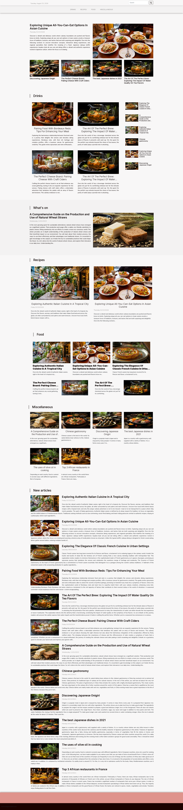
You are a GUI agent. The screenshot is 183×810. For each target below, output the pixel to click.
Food (93, 10)
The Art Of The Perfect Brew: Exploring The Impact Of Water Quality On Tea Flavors (137, 80)
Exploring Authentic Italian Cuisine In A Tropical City (145, 130)
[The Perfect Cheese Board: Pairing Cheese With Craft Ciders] (75, 68)
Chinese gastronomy (143, 140)
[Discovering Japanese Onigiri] (44, 68)
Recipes (83, 10)
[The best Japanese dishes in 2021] (107, 68)
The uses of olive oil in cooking (44, 469)
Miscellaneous (106, 10)
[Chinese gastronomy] (131, 142)
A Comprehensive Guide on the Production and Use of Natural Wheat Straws (145, 119)
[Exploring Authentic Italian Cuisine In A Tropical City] (131, 130)
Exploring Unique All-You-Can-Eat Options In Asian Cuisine (59, 27)
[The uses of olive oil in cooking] (44, 456)
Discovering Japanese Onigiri (42, 78)
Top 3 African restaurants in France (76, 469)
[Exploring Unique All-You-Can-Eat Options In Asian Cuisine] (123, 41)
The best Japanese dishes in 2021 (107, 78)
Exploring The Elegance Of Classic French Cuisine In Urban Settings (145, 106)
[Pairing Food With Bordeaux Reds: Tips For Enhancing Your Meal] (52, 114)
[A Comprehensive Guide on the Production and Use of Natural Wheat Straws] (131, 118)
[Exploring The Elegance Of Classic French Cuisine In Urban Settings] (131, 106)
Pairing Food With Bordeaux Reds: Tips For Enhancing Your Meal (52, 130)
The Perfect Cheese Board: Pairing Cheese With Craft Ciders (75, 79)
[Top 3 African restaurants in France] (75, 456)
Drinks (73, 10)
